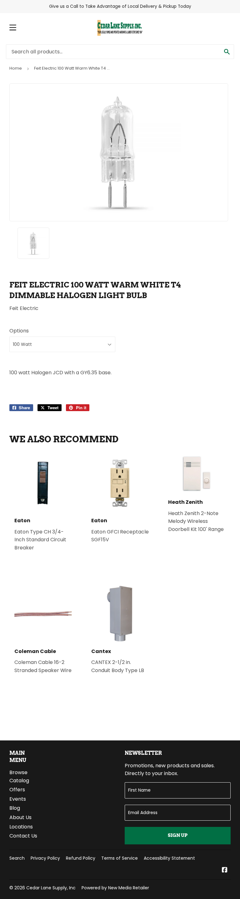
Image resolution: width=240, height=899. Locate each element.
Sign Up (178, 835)
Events (17, 799)
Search (17, 858)
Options (19, 330)
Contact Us (23, 835)
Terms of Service (119, 858)
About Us (20, 817)
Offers (17, 789)
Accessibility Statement (169, 858)
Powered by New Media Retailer (115, 888)
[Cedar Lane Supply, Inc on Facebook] (225, 870)
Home (15, 68)
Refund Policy (80, 858)
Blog (14, 808)
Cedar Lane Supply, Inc (51, 888)
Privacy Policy (45, 858)
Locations (21, 826)
